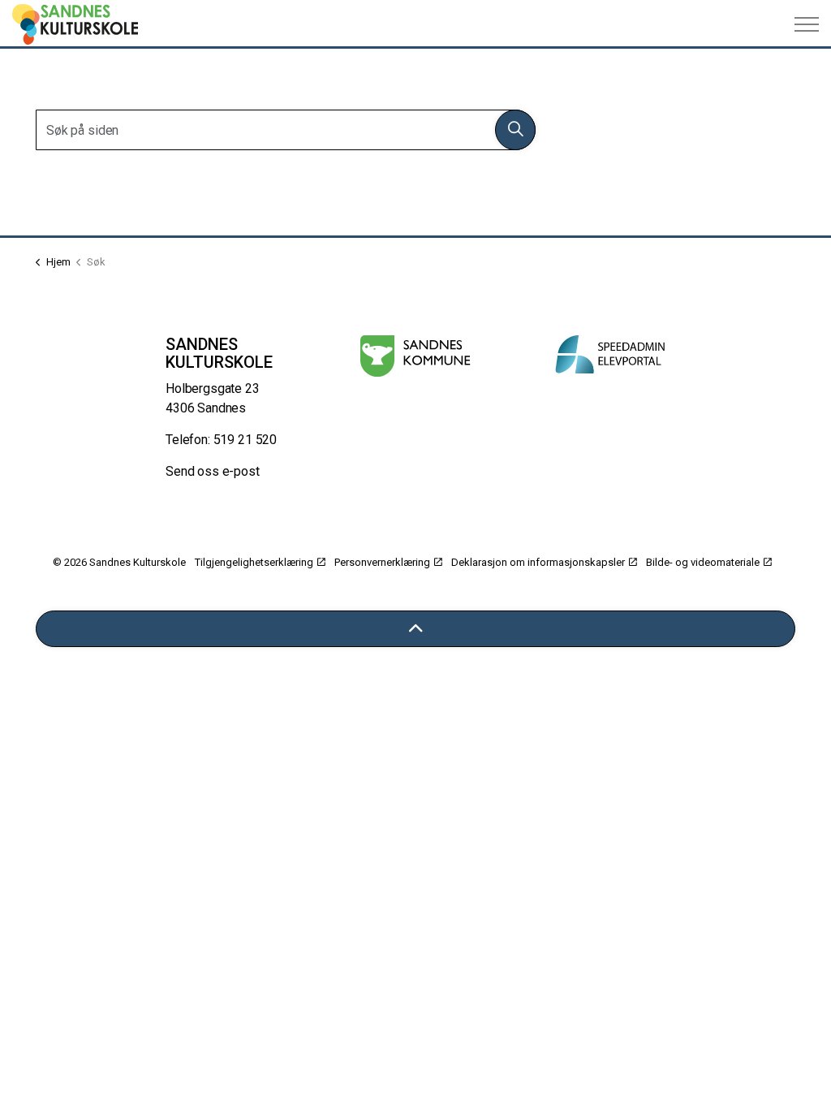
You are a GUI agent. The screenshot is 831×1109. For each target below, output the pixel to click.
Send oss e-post (213, 471)
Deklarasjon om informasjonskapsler (538, 562)
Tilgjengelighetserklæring (254, 562)
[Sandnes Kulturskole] (75, 24)
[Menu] (806, 24)
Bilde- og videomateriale (703, 562)
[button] (515, 130)
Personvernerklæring (382, 562)
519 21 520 (245, 439)
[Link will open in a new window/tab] (415, 356)
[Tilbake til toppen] (415, 629)
